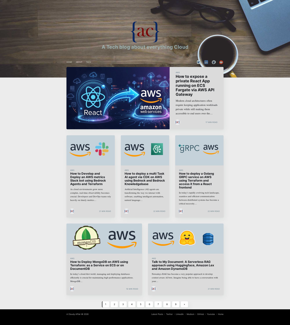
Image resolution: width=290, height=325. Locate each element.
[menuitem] (69, 62)
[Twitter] (198, 62)
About (79, 62)
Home (69, 62)
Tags (88, 62)
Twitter (169, 314)
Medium (190, 314)
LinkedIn (180, 314)
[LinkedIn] (206, 62)
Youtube (211, 314)
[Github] (214, 62)
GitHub (200, 314)
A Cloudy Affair (73, 314)
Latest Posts (157, 314)
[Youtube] (221, 62)
